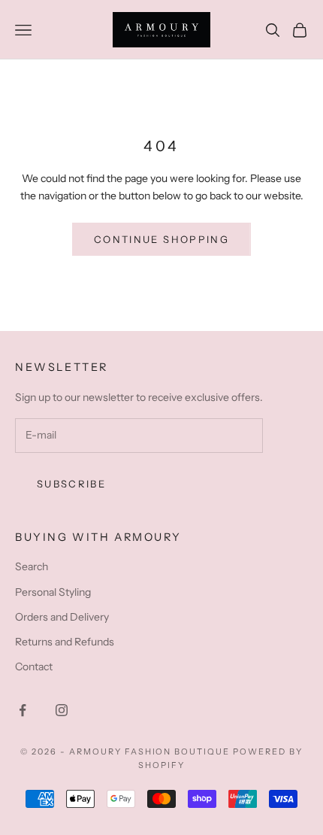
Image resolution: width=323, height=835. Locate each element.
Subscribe (71, 484)
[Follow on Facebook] (22, 710)
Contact (34, 666)
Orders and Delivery (62, 617)
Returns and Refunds (64, 641)
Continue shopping (161, 239)
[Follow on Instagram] (61, 710)
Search (31, 566)
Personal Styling (53, 592)
